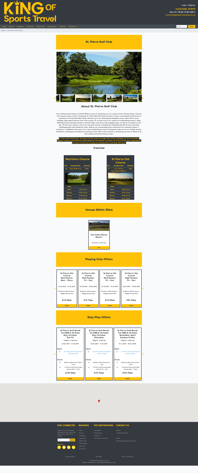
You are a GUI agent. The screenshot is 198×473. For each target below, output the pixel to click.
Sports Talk (41, 26)
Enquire (67, 305)
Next (143, 98)
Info (99, 247)
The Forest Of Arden (101, 438)
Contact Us (72, 26)
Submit (72, 440)
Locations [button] (20, 26)
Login (184, 5)
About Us (62, 26)
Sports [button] (11, 26)
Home (5, 26)
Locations (82, 435)
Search (191, 26)
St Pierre (97, 435)
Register (191, 5)
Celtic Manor (98, 433)
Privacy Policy (70, 456)
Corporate (30, 26)
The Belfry (97, 430)
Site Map (99, 456)
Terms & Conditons (128, 456)
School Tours (52, 26)
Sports (81, 433)
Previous (55, 98)
